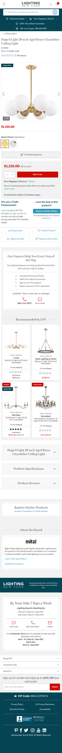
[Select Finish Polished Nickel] (13, 143)
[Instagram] (32, 730)
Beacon (48, 218)
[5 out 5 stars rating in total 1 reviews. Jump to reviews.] (16, 429)
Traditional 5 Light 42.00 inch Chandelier (16, 419)
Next (59, 94)
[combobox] (31, 12)
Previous (3, 94)
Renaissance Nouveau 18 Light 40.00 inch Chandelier (45, 420)
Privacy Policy (17, 704)
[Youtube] (38, 730)
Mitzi (6, 48)
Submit (55, 687)
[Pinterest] (16, 730)
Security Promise (17, 709)
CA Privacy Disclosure (44, 704)
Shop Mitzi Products (14, 564)
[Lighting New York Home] (31, 4)
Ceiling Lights (10, 33)
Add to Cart (37, 174)
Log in (4, 210)
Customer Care (10, 664)
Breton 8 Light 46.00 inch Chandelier (16, 361)
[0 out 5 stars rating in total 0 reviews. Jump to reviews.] (16, 372)
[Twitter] (26, 730)
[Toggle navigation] (4, 4)
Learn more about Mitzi (15, 559)
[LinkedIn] (44, 730)
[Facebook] (21, 730)
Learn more (9, 189)
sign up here (18, 213)
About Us (7, 671)
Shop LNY (7, 658)
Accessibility (45, 709)
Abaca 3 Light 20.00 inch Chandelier (46, 362)
